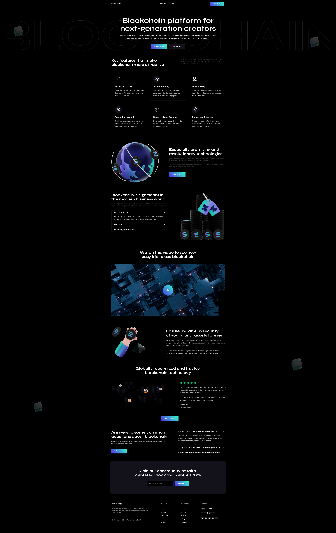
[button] (168, 290)
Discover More (177, 46)
